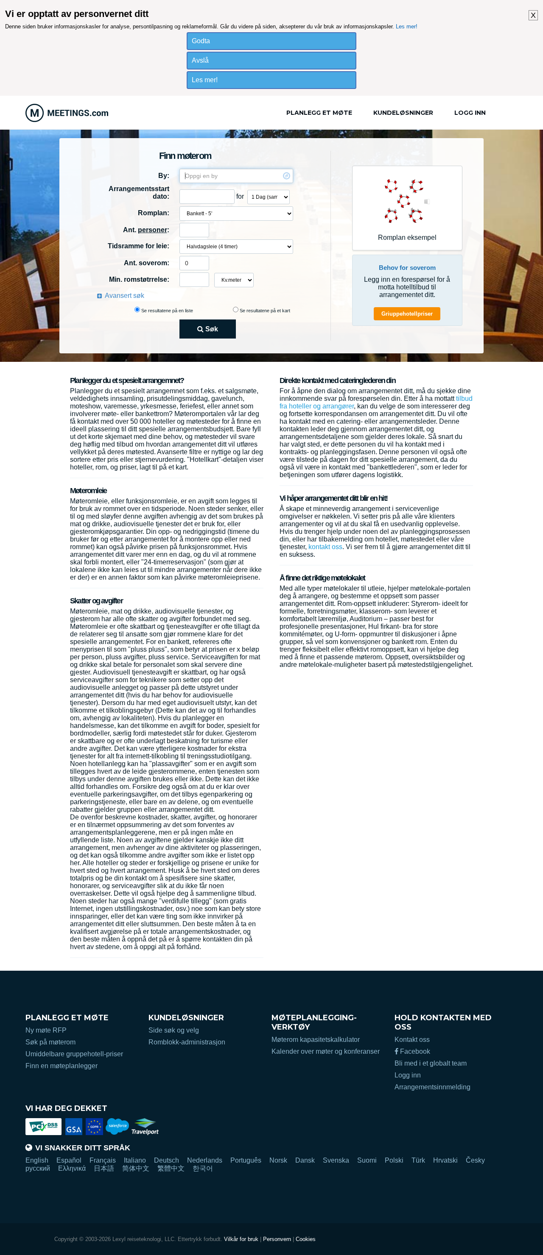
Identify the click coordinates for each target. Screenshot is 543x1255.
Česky (475, 1160)
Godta (201, 40)
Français (103, 1160)
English (36, 1160)
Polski (394, 1160)
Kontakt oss (412, 1039)
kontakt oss (325, 546)
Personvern (277, 1239)
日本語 (104, 1168)
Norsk (278, 1160)
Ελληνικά (72, 1168)
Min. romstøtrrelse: (139, 279)
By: (163, 175)
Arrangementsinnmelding (432, 1087)
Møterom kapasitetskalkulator (316, 1039)
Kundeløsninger (403, 113)
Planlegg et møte (319, 113)
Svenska (336, 1160)
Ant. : (146, 229)
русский (37, 1168)
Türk (418, 1160)
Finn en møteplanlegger (61, 1065)
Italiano (135, 1160)
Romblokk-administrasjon (186, 1042)
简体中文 (135, 1168)
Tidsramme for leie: (138, 246)
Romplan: (153, 213)
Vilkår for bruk (241, 1239)
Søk (211, 329)
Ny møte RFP (46, 1030)
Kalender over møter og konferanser (326, 1051)
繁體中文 (171, 1168)
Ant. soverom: (146, 263)
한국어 (203, 1168)
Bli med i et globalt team (431, 1063)
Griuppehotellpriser (407, 314)
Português (245, 1160)
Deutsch (166, 1160)
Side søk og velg (173, 1030)
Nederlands (204, 1160)
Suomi (367, 1160)
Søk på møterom (50, 1042)
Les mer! (406, 26)
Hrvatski (445, 1160)
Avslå (200, 60)
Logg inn (470, 113)
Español (68, 1160)
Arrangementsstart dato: (139, 192)
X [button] (533, 15)
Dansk (305, 1160)
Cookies (306, 1239)
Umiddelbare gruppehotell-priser (74, 1054)
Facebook (414, 1051)
